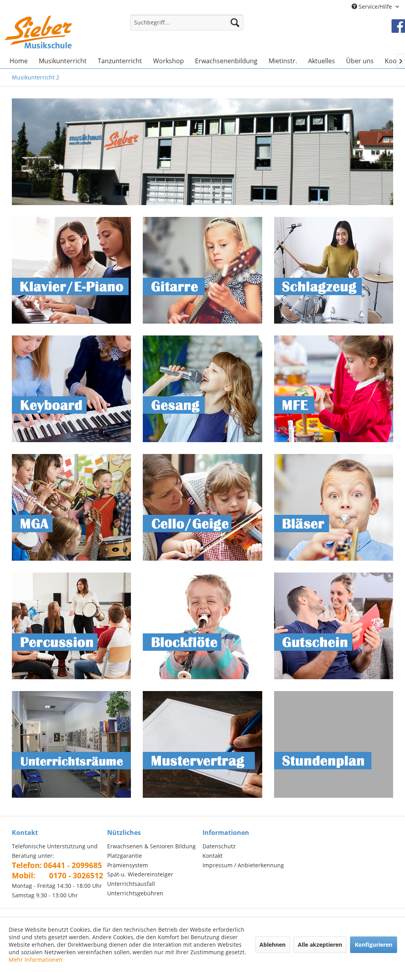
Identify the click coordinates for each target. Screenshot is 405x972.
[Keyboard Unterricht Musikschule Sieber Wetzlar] (71, 388)
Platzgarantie (124, 855)
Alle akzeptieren (320, 944)
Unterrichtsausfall (131, 883)
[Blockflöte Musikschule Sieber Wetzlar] (202, 626)
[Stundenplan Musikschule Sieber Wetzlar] (333, 744)
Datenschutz (219, 846)
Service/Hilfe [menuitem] (375, 6)
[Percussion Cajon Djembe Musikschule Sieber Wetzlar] (71, 626)
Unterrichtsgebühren (135, 893)
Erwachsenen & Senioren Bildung (151, 846)
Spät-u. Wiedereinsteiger (140, 874)
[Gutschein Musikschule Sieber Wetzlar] (333, 626)
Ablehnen (272, 944)
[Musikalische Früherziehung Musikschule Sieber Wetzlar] (333, 388)
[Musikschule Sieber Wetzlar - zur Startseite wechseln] (38, 32)
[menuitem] (187, 26)
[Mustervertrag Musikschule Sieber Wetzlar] (202, 744)
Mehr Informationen (35, 959)
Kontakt (212, 855)
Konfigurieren (373, 944)
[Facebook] (398, 25)
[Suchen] (235, 22)
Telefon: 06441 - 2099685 (57, 865)
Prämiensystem (127, 865)
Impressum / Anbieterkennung (243, 865)
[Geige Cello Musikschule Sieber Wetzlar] (202, 507)
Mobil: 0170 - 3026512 (57, 875)
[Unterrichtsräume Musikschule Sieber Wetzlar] (71, 744)
